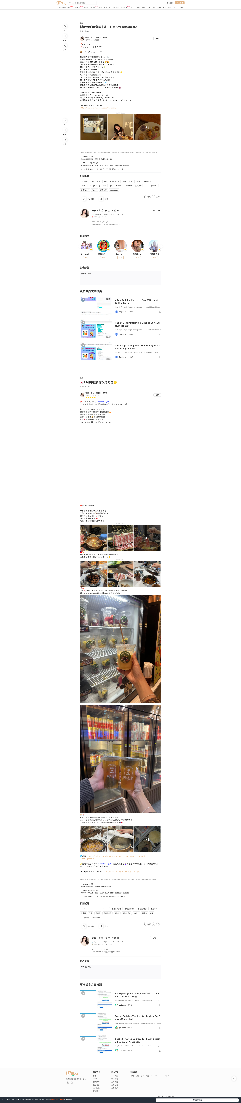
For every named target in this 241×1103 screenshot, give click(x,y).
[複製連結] (65, 161)
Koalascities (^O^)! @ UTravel (86, 254)
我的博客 (114, 1088)
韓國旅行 (103, 190)
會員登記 (170, 3)
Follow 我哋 (121, 169)
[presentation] (80, 246)
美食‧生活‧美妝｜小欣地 (96, 37)
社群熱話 (77, 7)
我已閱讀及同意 (197, 1100)
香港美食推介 (130, 909)
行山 (174, 7)
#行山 (137, 1076)
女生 (149, 7)
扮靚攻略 (118, 165)
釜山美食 (138, 186)
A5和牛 (136, 913)
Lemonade (147, 181)
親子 (159, 7)
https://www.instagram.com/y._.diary (98, 108)
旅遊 (143, 7)
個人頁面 (114, 1076)
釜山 (98, 181)
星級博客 (115, 7)
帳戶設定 (114, 1079)
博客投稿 (96, 1091)
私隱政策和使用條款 (57, 1099)
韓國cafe (119, 186)
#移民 (167, 1076)
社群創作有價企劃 (63, 7)
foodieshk (85, 909)
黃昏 (124, 181)
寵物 (169, 7)
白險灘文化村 (114, 181)
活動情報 (126, 165)
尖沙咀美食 (127, 913)
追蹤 (157, 39)
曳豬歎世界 (154, 254)
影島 (105, 186)
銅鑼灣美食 (107, 913)
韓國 (105, 181)
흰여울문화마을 (95, 186)
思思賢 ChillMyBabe (138, 254)
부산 (92, 181)
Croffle (83, 186)
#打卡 (142, 1076)
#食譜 (147, 1076)
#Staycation (159, 1076)
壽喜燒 (144, 913)
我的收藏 (114, 1082)
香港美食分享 (116, 909)
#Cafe (152, 1076)
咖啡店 (94, 190)
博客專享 (124, 7)
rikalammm (120, 254)
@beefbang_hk (102, 401)
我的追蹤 (114, 1085)
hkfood (106, 909)
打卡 (91, 165)
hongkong (85, 917)
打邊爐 (83, 913)
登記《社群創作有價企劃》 (104, 159)
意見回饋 (96, 1088)
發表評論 (86, 273)
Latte (137, 181)
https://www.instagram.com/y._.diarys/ (121, 871)
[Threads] (65, 155)
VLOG (133, 7)
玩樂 (154, 7)
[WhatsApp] (65, 150)
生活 (164, 7)
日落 (130, 181)
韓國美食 (129, 186)
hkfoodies (96, 909)
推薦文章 (107, 7)
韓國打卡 (154, 186)
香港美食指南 (143, 909)
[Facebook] (65, 145)
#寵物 (132, 1076)
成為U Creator (89, 7)
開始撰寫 (180, 3)
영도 (111, 186)
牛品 (90, 913)
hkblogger (114, 190)
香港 (151, 913)
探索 (100, 7)
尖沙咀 (117, 913)
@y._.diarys (96, 871)
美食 (138, 7)
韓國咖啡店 (85, 190)
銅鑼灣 (97, 913)
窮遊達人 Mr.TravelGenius (103, 254)
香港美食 (154, 909)
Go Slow (84, 181)
